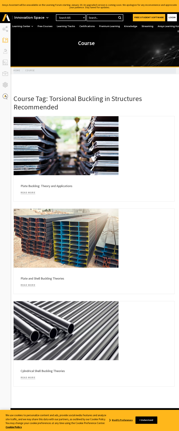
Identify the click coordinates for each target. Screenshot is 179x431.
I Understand (146, 420)
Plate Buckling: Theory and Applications (46, 186)
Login (172, 17)
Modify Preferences (122, 420)
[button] (6, 18)
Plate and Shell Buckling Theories (42, 278)
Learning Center (21, 26)
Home (16, 70)
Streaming (147, 26)
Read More (28, 192)
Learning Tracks (66, 26)
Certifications (87, 26)
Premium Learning (109, 26)
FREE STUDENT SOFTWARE (149, 17)
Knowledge (130, 26)
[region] (89, 420)
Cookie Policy (14, 427)
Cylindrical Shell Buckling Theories (43, 371)
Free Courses (45, 26)
